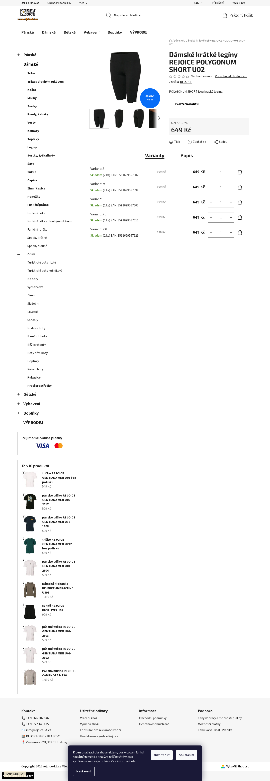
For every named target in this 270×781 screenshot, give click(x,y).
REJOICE (186, 82)
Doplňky (33, 361)
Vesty (31, 122)
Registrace (238, 3)
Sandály (32, 320)
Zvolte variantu (186, 104)
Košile (32, 90)
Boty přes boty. (37, 353)
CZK (196, 3)
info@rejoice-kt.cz (38, 730)
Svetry (32, 106)
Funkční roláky (37, 229)
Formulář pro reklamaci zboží (100, 730)
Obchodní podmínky (59, 3)
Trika (31, 73)
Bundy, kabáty (37, 114)
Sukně (31, 172)
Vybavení (31, 404)
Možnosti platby (209, 724)
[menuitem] (27, 32)
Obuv (31, 254)
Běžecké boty (36, 345)
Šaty (30, 164)
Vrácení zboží (89, 718)
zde (133, 761)
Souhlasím (186, 755)
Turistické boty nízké (41, 262)
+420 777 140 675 (37, 724)
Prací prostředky (39, 386)
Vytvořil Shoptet (237, 766)
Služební (33, 303)
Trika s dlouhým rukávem (45, 81)
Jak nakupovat (30, 3)
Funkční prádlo (38, 205)
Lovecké (32, 312)
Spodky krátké (37, 238)
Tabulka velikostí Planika (215, 730)
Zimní (31, 295)
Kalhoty (33, 131)
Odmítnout (162, 755)
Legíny (32, 147)
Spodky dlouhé (37, 246)
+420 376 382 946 (37, 718)
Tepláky (33, 139)
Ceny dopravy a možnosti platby (220, 718)
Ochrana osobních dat (154, 724)
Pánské (29, 55)
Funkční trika (36, 213)
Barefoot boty (37, 336)
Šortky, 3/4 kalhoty (41, 155)
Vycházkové (35, 287)
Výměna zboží (89, 724)
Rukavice (34, 377)
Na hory (32, 279)
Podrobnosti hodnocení (231, 76)
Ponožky (33, 196)
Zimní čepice (36, 188)
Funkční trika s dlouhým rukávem (49, 221)
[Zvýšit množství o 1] (231, 172)
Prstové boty (36, 328)
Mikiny (32, 98)
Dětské (29, 394)
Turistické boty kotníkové (44, 271)
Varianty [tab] (154, 155)
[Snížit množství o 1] (211, 172)
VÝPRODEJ (33, 423)
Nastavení (83, 771)
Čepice (32, 180)
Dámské (30, 64)
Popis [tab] (186, 155)
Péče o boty (35, 369)
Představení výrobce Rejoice (99, 736)
